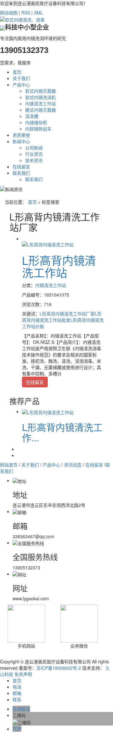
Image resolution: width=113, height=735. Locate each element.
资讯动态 (73, 465)
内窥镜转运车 (38, 129)
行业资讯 (34, 154)
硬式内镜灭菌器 (40, 110)
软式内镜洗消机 (40, 97)
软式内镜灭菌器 (40, 91)
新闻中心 (21, 141)
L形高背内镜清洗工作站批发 (62, 316)
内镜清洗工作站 (40, 103)
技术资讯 (34, 160)
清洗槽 (31, 116)
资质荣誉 (21, 135)
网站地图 (9, 12)
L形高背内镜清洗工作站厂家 (67, 313)
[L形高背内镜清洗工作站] (47, 243)
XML (38, 12)
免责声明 (23, 674)
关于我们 (21, 78)
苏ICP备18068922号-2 (58, 668)
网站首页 (9, 465)
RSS (25, 12)
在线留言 (21, 166)
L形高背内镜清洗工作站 (59, 266)
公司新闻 (34, 147)
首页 (17, 72)
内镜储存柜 (36, 122)
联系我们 (21, 173)
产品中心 (21, 84)
